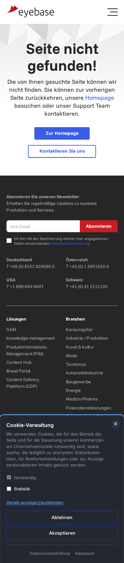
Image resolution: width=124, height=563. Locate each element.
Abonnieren (99, 226)
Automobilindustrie (84, 373)
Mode (71, 355)
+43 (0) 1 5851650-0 (89, 266)
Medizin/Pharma (82, 399)
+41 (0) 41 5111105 (88, 286)
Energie (73, 390)
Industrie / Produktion (87, 338)
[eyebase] (30, 11)
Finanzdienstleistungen (88, 408)
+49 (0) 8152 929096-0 (32, 266)
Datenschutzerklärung (70, 243)
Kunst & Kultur (80, 347)
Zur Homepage (62, 133)
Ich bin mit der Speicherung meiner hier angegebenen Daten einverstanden (61, 241)
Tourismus (76, 364)
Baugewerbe (78, 382)
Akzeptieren (62, 533)
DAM (11, 329)
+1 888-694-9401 (27, 286)
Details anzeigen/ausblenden (35, 502)
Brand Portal (18, 371)
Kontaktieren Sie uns (62, 151)
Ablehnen (62, 517)
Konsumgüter (79, 329)
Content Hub (18, 362)
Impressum (84, 553)
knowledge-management (30, 338)
